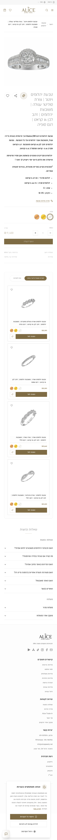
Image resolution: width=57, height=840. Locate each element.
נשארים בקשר (47, 589)
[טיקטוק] (38, 649)
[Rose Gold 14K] (11, 330)
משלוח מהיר (48, 607)
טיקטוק (50, 771)
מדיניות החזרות (47, 678)
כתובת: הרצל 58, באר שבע (43, 749)
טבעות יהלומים (43, 24)
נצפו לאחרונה (17, 278)
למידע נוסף (37, 809)
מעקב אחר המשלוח (45, 616)
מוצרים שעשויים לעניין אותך (35, 278)
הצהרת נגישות (48, 682)
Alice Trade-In (47, 713)
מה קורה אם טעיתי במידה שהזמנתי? (37, 556)
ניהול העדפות (26, 831)
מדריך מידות (48, 709)
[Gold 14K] (15, 330)
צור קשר (50, 718)
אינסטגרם (49, 766)
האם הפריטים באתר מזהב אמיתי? (39, 564)
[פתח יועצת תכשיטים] (6, 834)
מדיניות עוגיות (48, 687)
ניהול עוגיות (49, 691)
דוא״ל (50, 775)
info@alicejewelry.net (45, 744)
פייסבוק (50, 762)
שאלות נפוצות (48, 704)
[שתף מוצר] (15, 95)
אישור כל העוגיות (27, 817)
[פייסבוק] (46, 649)
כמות (51, 228)
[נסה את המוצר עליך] (23, 95)
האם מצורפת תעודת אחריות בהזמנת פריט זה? (33, 572)
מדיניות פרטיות (47, 665)
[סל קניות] (4, 10)
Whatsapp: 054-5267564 (44, 740)
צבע (51, 211)
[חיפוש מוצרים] (46, 10)
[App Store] (33, 649)
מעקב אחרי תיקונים (46, 722)
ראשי (51, 24)
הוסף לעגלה (28, 241)
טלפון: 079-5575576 (46, 735)
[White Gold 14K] (20, 330)
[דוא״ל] (51, 649)
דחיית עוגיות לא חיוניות (28, 824)
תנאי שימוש (49, 669)
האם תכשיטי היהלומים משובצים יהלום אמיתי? (33, 548)
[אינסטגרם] (42, 649)
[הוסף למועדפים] (7, 95)
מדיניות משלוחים (47, 674)
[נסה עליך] (12, 336)
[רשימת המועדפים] (10, 10)
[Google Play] (29, 649)
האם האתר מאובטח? (44, 581)
